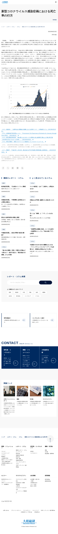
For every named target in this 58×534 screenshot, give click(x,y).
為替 (37, 292)
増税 (30, 292)
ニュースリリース (6, 501)
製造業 (16, 292)
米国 (4, 196)
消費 (10, 292)
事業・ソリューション (7, 447)
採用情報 (47, 475)
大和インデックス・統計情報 (47, 510)
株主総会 (18, 296)
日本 (4, 214)
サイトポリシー (26, 510)
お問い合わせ (6, 510)
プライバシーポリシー (16, 510)
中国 (4, 229)
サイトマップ (36, 510)
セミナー (4, 475)
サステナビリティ (21, 475)
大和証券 (36, 512)
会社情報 (33, 475)
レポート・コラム (11, 26)
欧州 (4, 183)
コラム (18, 26)
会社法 (10, 296)
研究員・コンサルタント (36, 447)
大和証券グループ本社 (26, 512)
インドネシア (28, 296)
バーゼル (37, 296)
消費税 (43, 292)
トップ (2, 26)
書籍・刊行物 (49, 446)
